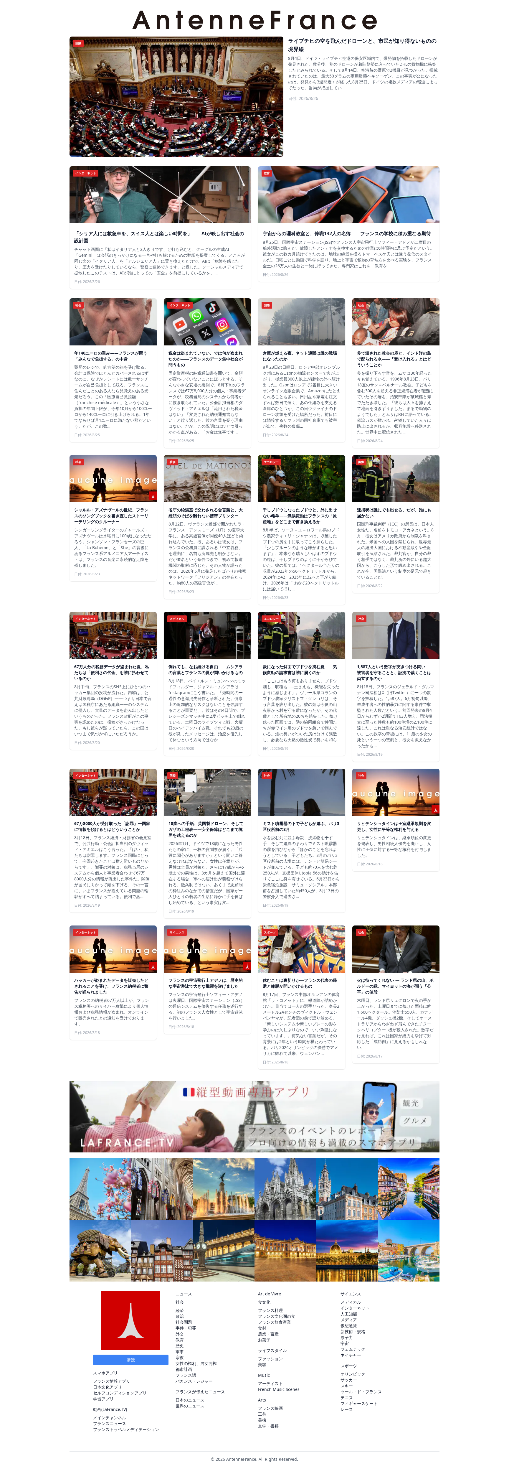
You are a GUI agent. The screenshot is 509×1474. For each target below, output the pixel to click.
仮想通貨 (349, 1325)
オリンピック (353, 1374)
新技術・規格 (353, 1331)
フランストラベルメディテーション (126, 1429)
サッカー (349, 1380)
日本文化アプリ (107, 1387)
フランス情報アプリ (111, 1381)
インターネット (355, 1308)
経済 (180, 1310)
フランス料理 (270, 1310)
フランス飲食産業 (274, 1322)
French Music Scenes (279, 1389)
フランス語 (186, 1375)
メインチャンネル (109, 1417)
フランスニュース (109, 1423)
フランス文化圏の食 (276, 1316)
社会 (180, 1302)
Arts (262, 1400)
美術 (262, 1420)
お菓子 (264, 1340)
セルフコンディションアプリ (120, 1393)
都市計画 (184, 1369)
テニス (347, 1397)
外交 (180, 1334)
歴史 (180, 1345)
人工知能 (349, 1314)
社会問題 (184, 1322)
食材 (262, 1328)
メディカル (351, 1302)
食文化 (264, 1302)
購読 (131, 1360)
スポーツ (349, 1365)
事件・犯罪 (186, 1328)
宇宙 (345, 1343)
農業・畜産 (268, 1334)
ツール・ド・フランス (361, 1391)
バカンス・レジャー (194, 1381)
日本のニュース (190, 1400)
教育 (180, 1340)
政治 (180, 1316)
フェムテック (353, 1349)
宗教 (180, 1357)
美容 (262, 1364)
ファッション (270, 1358)
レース (347, 1409)
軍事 (180, 1351)
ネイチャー (351, 1355)
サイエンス (351, 1294)
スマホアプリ (105, 1373)
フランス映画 (270, 1408)
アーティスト (270, 1383)
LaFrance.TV (114, 1409)
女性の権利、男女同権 (196, 1363)
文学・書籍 (268, 1426)
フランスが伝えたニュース (200, 1391)
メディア (349, 1320)
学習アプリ (103, 1398)
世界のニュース (190, 1406)
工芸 (262, 1414)
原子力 (347, 1337)
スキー (347, 1386)
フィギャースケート (359, 1403)
